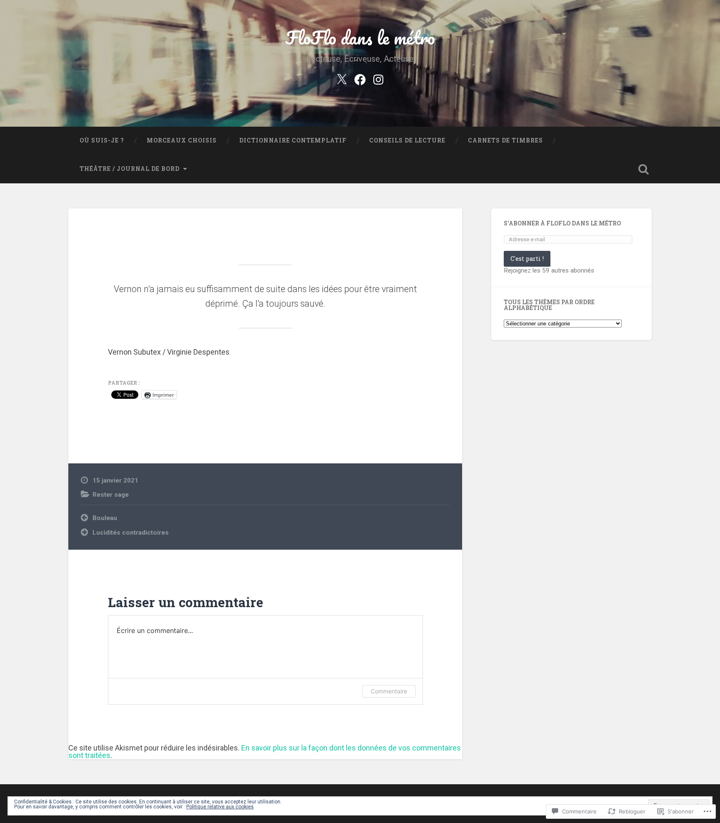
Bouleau (104, 518)
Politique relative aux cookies (220, 807)
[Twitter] (341, 78)
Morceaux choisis (182, 140)
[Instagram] (378, 78)
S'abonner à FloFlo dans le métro (562, 223)
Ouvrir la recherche (643, 169)
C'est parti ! (527, 259)
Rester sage (110, 494)
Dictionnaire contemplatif (293, 140)
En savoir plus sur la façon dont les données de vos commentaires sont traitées (264, 751)
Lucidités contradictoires (130, 532)
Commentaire (389, 691)
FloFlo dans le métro (360, 37)
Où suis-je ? (102, 140)
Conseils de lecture (407, 140)
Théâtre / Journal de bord (130, 169)
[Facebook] (360, 78)
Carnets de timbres (505, 140)
